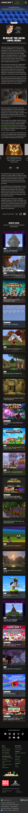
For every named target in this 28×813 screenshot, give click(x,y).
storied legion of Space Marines (9, 127)
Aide (16, 754)
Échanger (17, 766)
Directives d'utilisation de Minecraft (7, 791)
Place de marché (18, 747)
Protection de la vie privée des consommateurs (10, 804)
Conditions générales (5, 806)
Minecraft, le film (5, 767)
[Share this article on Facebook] (24, 214)
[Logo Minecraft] (7, 3)
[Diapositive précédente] (10, 167)
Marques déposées (14, 806)
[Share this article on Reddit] (20, 214)
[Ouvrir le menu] (25, 2)
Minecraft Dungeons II (6, 749)
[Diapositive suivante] (17, 167)
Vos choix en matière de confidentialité (10, 810)
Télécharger (17, 759)
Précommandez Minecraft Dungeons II (13, 9)
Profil (16, 765)
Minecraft (4, 747)
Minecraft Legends (5, 752)
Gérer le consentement (19, 791)
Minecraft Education (6, 754)
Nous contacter (18, 761)
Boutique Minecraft (18, 749)
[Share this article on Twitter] (16, 214)
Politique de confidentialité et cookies (8, 802)
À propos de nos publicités (6, 808)
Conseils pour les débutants (20, 753)
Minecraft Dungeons (6, 750)
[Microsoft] (24, 800)
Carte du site (17, 757)
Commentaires (18, 756)
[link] (5, 734)
